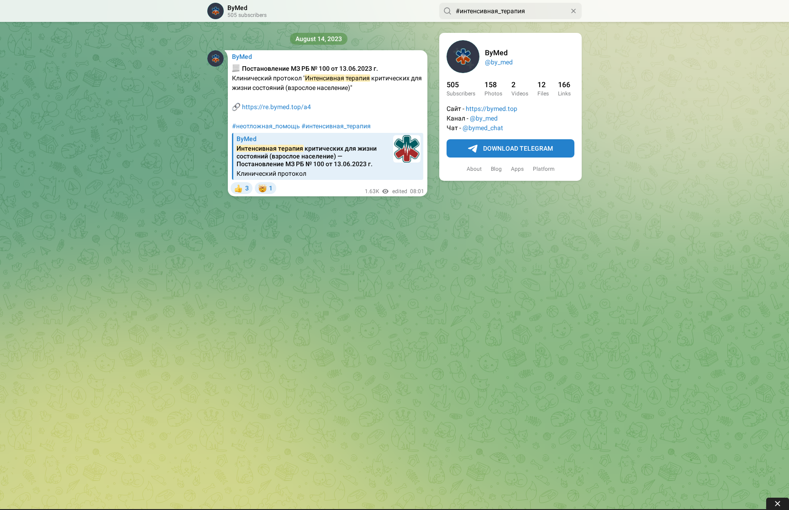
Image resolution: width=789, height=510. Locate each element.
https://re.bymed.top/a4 (276, 106)
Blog (496, 169)
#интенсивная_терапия (336, 126)
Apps (517, 169)
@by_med (499, 62)
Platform (544, 169)
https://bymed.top (491, 108)
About (474, 169)
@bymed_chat (483, 127)
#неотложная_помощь (266, 126)
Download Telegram (518, 148)
